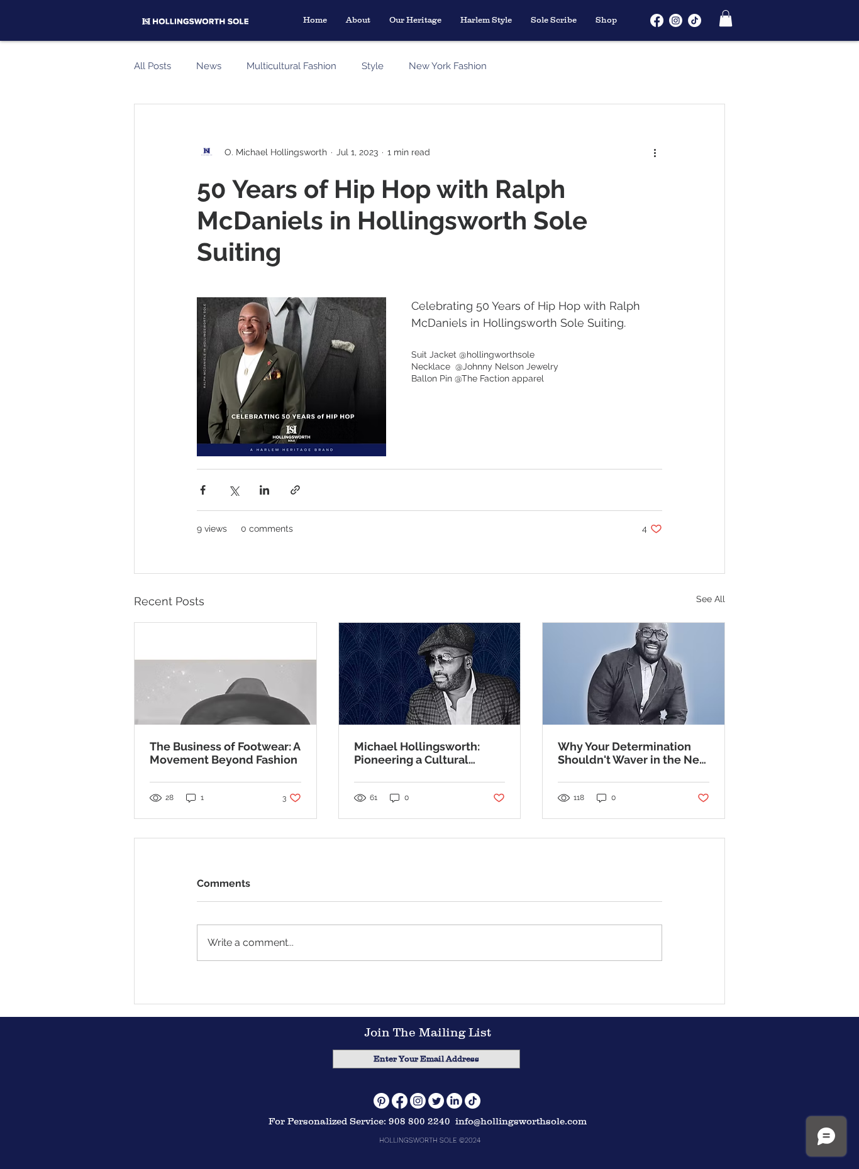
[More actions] (654, 152)
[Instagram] (418, 1101)
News (208, 66)
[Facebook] (399, 1101)
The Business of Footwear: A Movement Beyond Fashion (225, 753)
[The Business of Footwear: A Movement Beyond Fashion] (225, 674)
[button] (726, 18)
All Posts (152, 66)
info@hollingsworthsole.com (521, 1121)
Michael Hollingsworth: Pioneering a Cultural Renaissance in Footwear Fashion (421, 753)
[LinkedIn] (454, 1101)
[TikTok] (472, 1101)
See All (710, 599)
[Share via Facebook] (203, 490)
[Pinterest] (381, 1101)
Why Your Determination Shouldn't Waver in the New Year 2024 (633, 753)
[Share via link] (295, 490)
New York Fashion (448, 66)
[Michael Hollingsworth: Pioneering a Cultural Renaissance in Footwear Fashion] (430, 674)
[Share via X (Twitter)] (234, 490)
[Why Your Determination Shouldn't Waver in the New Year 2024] (633, 674)
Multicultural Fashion (291, 66)
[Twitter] (436, 1101)
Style (373, 66)
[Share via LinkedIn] (264, 490)
